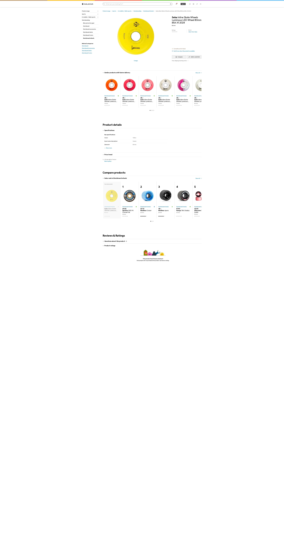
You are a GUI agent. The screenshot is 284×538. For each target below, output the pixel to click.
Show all (198, 73)
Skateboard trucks (88, 35)
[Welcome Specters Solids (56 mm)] (201, 200)
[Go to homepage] (87, 4)
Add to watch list (195, 57)
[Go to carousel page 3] (152, 110)
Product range (86, 11)
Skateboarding (86, 20)
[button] (186, 49)
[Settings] (176, 4)
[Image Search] (170, 4)
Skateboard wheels (88, 38)
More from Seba (193, 31)
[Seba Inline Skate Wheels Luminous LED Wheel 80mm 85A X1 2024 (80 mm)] (201, 92)
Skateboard (86, 26)
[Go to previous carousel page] (105, 91)
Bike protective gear (88, 23)
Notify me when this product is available (184, 51)
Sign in (183, 4)
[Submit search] (104, 4)
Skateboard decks (88, 32)
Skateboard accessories (89, 29)
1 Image (136, 60)
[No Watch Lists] (197, 4)
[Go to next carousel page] (198, 91)
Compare (180, 57)
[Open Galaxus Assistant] (190, 4)
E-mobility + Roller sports (88, 17)
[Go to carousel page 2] (151, 110)
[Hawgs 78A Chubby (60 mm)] (184, 200)
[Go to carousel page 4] (153, 110)
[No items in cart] (200, 4)
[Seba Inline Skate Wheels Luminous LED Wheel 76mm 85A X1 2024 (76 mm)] (112, 92)
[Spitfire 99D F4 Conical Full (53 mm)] (130, 200)
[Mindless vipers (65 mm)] (166, 200)
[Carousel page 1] (150, 221)
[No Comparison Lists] (193, 4)
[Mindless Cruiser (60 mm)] (148, 200)
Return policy (107, 161)
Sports (84, 14)
